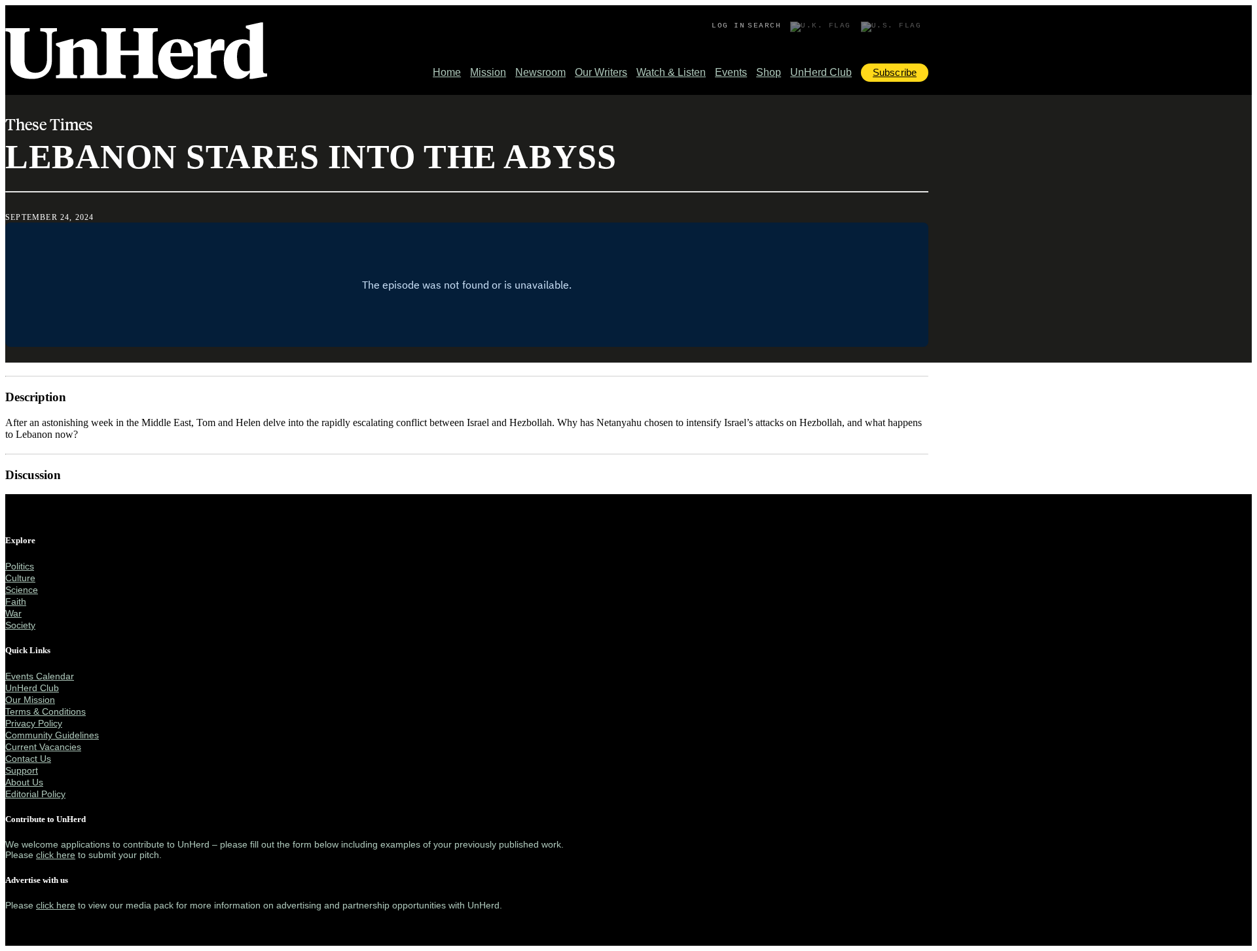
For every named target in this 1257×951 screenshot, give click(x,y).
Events (731, 72)
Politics (19, 566)
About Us (24, 782)
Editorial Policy (35, 794)
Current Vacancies (43, 747)
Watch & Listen (671, 72)
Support (21, 770)
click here (55, 855)
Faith (15, 601)
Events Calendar (39, 676)
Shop (768, 72)
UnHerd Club (821, 72)
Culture (20, 578)
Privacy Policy (33, 723)
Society (20, 625)
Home (447, 72)
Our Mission (30, 699)
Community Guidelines (52, 735)
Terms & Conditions (45, 711)
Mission (488, 72)
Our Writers (601, 72)
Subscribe (895, 72)
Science (21, 589)
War (13, 613)
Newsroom (540, 72)
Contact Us (28, 758)
